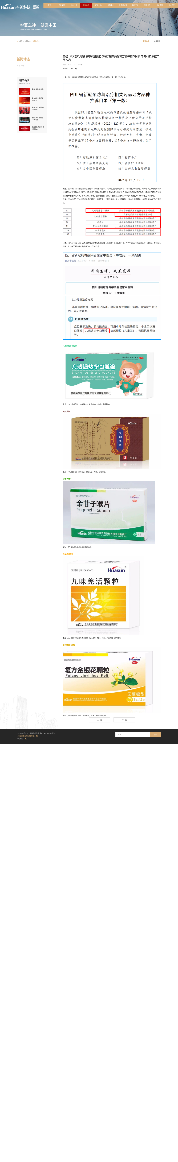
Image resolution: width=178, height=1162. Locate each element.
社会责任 (147, 5)
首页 (49, 5)
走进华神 (62, 5)
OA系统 (172, 5)
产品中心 (98, 5)
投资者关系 (123, 5)
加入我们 (159, 5)
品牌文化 (111, 5)
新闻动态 (86, 5)
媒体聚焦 (157, 41)
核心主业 (74, 5)
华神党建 (135, 5)
